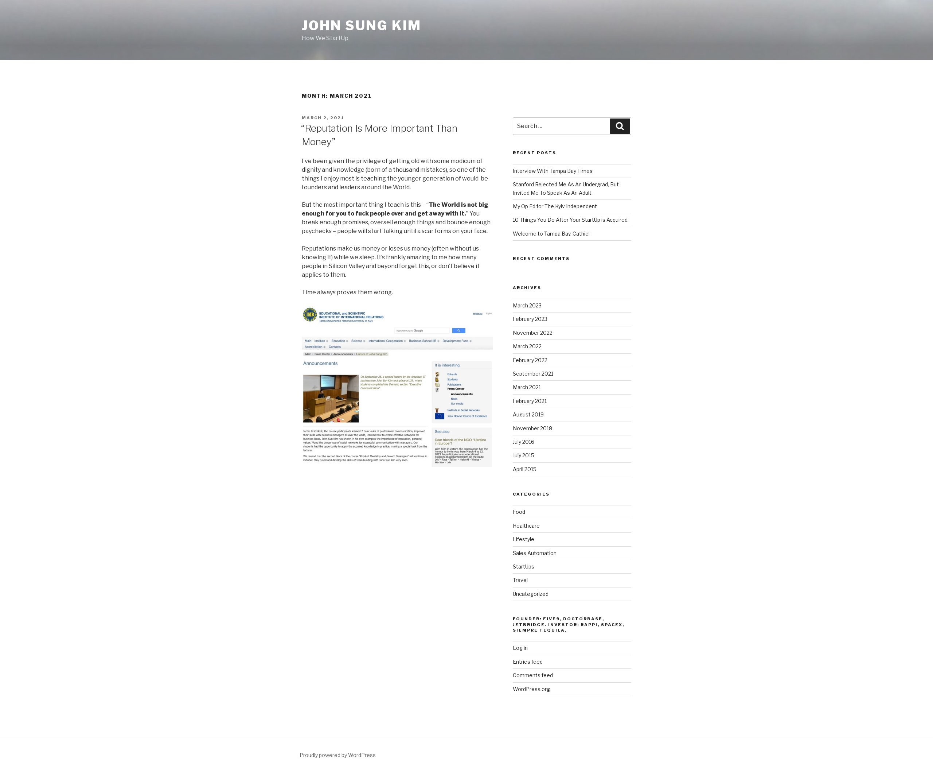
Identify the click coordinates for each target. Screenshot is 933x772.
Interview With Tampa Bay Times (553, 171)
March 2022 (527, 346)
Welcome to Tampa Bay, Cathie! (551, 233)
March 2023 (527, 305)
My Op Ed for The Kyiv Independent (555, 206)
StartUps (523, 566)
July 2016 (523, 442)
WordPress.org (531, 689)
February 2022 (530, 360)
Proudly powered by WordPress (338, 755)
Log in (520, 648)
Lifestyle (523, 539)
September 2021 (533, 374)
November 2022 (533, 333)
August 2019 (528, 414)
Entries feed (528, 662)
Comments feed (533, 675)
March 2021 (527, 387)
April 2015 (524, 469)
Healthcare (526, 526)
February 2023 (530, 319)
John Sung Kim (361, 26)
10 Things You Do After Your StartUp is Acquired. (571, 220)
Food (519, 512)
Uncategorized (531, 594)
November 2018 (532, 428)
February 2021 (530, 401)
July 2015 (523, 455)
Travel (520, 580)
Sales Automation (535, 553)
